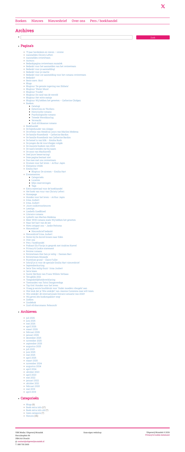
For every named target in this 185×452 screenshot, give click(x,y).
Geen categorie (33, 412)
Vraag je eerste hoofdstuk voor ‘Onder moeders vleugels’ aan (56, 288)
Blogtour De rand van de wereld (42, 94)
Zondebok (31, 302)
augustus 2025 (33, 346)
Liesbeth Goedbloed (36, 211)
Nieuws (37, 21)
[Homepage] (144, 6)
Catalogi (36, 106)
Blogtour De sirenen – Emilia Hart (49, 171)
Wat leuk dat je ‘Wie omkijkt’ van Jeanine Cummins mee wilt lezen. (60, 291)
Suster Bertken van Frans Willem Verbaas (47, 273)
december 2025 (33, 337)
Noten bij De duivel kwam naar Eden (44, 236)
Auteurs (30, 60)
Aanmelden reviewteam (38, 57)
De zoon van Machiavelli (38, 151)
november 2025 (34, 340)
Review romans (34, 251)
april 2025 (31, 357)
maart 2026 (32, 329)
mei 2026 (30, 323)
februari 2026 (33, 332)
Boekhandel (32, 126)
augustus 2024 (33, 366)
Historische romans (42, 111)
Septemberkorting (35, 265)
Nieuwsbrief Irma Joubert (39, 234)
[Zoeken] (157, 6)
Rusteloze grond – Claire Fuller (42, 259)
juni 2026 (30, 320)
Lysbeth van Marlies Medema (41, 217)
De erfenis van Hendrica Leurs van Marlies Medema (52, 131)
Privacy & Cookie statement (40, 248)
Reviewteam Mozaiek (37, 256)
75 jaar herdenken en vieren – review (45, 52)
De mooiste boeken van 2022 (40, 145)
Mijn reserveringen (41, 182)
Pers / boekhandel (103, 21)
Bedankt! (30, 77)
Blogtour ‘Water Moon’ (37, 89)
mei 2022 (30, 377)
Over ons (78, 21)
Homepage (31, 194)
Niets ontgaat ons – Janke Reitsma (44, 225)
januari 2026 (32, 334)
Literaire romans (34, 214)
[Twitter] (163, 7)
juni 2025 (30, 352)
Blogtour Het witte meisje (39, 97)
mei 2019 (30, 389)
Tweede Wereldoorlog (42, 117)
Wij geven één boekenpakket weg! (43, 296)
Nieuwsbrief (57, 21)
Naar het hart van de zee (38, 222)
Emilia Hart (32, 168)
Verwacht (36, 120)
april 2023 (31, 374)
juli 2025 (30, 349)
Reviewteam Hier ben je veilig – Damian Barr (49, 254)
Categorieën (38, 177)
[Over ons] (151, 6)
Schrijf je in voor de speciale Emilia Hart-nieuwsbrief (52, 262)
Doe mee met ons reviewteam (41, 160)
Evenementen (33, 174)
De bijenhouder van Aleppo (39, 128)
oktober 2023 (32, 371)
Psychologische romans (44, 114)
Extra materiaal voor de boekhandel (44, 188)
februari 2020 (33, 386)
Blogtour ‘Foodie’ (34, 91)
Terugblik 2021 (33, 276)
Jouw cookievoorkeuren (38, 205)
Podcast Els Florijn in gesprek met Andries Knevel (51, 245)
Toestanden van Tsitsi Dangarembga (44, 282)
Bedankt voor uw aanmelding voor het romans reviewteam (56, 74)
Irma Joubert (32, 199)
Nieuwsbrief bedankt (42, 231)
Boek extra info (34, 407)
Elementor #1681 (34, 165)
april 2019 (31, 391)
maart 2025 (32, 360)
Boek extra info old (35, 410)
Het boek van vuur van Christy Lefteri (45, 191)
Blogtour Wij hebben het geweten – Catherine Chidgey (53, 100)
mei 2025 (30, 354)
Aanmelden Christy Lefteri (39, 54)
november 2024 (34, 363)
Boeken (21, 21)
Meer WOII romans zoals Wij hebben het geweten (51, 219)
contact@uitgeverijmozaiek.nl (31, 441)
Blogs (29, 83)
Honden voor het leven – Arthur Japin (45, 197)
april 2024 (31, 369)
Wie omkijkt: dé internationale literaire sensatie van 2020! (55, 293)
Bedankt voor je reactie (37, 71)
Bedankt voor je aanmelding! (40, 69)
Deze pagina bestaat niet (38, 157)
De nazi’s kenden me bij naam (41, 148)
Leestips (30, 208)
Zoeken (29, 299)
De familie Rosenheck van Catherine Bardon (48, 137)
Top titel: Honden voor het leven (42, 285)
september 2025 (34, 343)
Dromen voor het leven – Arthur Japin (45, 163)
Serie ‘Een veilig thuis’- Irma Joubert (44, 268)
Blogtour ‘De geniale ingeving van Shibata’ (47, 86)
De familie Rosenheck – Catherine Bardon (47, 134)
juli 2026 (30, 317)
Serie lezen (31, 271)
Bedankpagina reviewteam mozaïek (44, 63)
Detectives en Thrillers (43, 108)
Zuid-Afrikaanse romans (44, 123)
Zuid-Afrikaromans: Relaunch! (41, 305)
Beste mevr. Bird (34, 80)
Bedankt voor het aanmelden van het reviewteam (51, 66)
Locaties (36, 180)
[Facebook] (168, 6)
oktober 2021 (32, 383)
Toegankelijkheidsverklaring (40, 279)
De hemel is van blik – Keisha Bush (44, 140)
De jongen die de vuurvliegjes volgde (44, 143)
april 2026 (31, 326)
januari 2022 (32, 380)
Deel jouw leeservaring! (38, 154)
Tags (34, 185)
